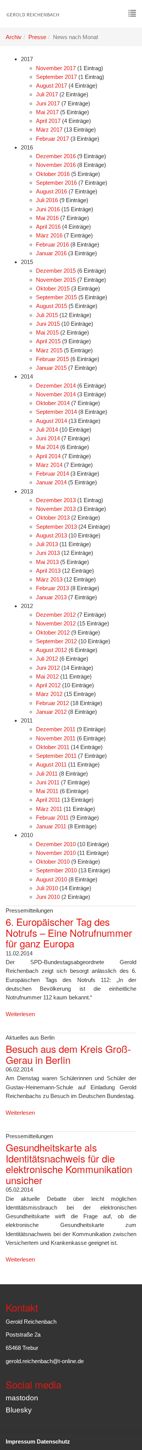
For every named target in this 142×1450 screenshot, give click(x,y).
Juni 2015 (48, 323)
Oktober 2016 (53, 174)
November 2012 (56, 623)
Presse (37, 37)
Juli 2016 (47, 200)
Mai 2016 (47, 218)
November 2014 (56, 394)
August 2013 (51, 535)
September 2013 (56, 526)
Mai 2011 (47, 791)
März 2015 (49, 350)
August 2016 (51, 191)
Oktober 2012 (53, 632)
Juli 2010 (47, 888)
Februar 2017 (52, 138)
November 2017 (56, 68)
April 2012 (48, 685)
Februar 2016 (52, 244)
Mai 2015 (47, 332)
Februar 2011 (52, 817)
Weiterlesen (20, 1014)
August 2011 (51, 764)
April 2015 (48, 341)
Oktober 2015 (53, 288)
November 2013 (56, 509)
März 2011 (49, 809)
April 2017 (48, 121)
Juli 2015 (47, 315)
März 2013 (49, 579)
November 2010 (56, 853)
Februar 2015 (52, 359)
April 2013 (48, 570)
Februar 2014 (52, 473)
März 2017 (49, 129)
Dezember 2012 (56, 614)
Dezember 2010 (56, 844)
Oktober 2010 (53, 861)
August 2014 (51, 421)
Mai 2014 (47, 447)
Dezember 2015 (56, 270)
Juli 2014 (47, 429)
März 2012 (49, 694)
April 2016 (48, 226)
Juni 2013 (48, 553)
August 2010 (51, 879)
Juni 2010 (48, 897)
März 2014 (49, 465)
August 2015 (51, 306)
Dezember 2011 (55, 729)
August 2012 (51, 650)
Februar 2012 (52, 703)
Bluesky (19, 1410)
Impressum (20, 1441)
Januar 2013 (51, 597)
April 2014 (48, 456)
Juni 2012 (48, 668)
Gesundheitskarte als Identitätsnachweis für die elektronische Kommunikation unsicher (69, 1163)
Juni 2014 (48, 438)
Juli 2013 (47, 544)
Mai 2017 (47, 112)
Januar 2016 (51, 253)
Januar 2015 (51, 367)
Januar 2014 (51, 482)
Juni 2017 (48, 103)
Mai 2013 (47, 562)
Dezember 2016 (56, 156)
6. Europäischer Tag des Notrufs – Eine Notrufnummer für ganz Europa (69, 932)
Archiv (14, 37)
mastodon (22, 1398)
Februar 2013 (52, 588)
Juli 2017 (47, 94)
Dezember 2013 (56, 500)
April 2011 (48, 799)
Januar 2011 (51, 826)
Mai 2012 (47, 676)
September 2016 (56, 182)
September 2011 (56, 755)
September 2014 (56, 411)
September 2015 (56, 297)
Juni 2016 (48, 209)
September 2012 (56, 641)
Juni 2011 (47, 782)
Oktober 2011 (52, 747)
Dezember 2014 (56, 385)
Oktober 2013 (53, 517)
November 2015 (56, 279)
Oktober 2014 (53, 403)
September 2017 (56, 77)
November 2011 (55, 738)
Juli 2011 (47, 773)
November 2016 (56, 165)
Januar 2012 (51, 712)
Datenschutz (53, 1441)
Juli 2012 (47, 658)
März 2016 (49, 235)
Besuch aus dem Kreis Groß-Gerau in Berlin (68, 1054)
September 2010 (56, 870)
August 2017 (51, 85)
